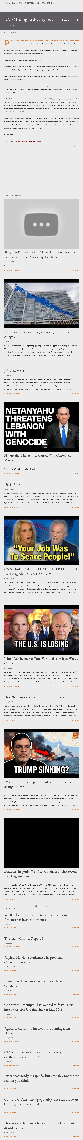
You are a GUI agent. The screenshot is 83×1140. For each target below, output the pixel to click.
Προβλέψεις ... (14, 484)
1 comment (13, 1136)
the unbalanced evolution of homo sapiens (29, 3)
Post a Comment (14, 270)
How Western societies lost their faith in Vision (36, 697)
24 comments (13, 507)
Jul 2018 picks (14, 370)
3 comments (13, 1017)
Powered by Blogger (42, 906)
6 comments (13, 928)
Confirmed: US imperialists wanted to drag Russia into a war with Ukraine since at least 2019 (39, 1007)
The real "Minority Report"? (24, 938)
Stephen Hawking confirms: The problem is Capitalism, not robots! (34, 959)
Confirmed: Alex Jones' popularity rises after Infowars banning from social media (41, 1101)
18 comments (13, 720)
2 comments (13, 360)
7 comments (13, 970)
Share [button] (75, 146)
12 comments (13, 899)
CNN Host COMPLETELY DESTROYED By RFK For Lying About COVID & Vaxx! (40, 571)
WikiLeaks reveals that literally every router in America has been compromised (35, 917)
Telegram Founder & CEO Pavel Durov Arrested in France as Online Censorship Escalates (39, 254)
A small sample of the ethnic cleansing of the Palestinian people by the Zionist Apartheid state (29, 7)
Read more (75, 270)
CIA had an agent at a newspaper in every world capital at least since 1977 (37, 1054)
